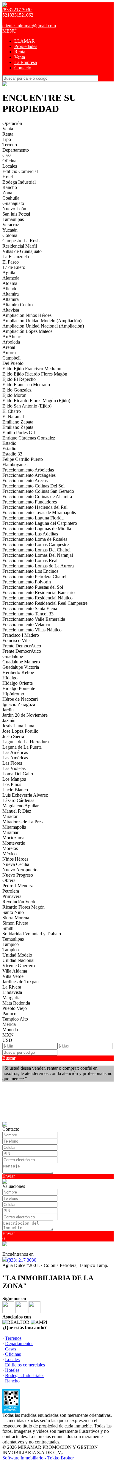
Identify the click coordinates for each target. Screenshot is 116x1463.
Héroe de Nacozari (20, 699)
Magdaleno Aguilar (20, 805)
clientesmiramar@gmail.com (29, 25)
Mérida (9, 1024)
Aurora (9, 352)
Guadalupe (12, 656)
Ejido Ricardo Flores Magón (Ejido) (36, 400)
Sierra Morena (15, 917)
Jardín (8, 709)
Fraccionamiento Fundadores (29, 501)
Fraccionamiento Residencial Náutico (37, 597)
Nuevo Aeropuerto (19, 869)
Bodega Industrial (19, 182)
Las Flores (12, 763)
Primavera (11, 896)
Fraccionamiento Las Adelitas (30, 533)
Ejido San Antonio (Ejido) (26, 405)
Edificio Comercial (20, 171)
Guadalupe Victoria (20, 667)
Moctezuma (13, 837)
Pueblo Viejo (14, 1008)
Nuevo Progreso (17, 875)
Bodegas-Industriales (24, 1375)
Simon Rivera (15, 922)
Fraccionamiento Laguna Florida (33, 517)
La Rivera (11, 986)
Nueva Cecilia (15, 864)
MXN (8, 1034)
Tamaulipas (13, 219)
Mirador (10, 816)
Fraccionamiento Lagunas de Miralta (36, 528)
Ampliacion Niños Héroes (26, 315)
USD (7, 1040)
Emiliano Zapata (17, 421)
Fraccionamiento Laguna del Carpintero (39, 523)
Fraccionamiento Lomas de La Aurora (38, 565)
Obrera (8, 880)
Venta (19, 57)
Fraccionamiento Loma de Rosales (34, 539)
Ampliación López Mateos (27, 331)
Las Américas (15, 752)
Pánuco (9, 1013)
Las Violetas (14, 768)
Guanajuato (13, 203)
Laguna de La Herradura (25, 741)
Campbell (11, 357)
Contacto (22, 67)
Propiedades (25, 46)
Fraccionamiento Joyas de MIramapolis (39, 512)
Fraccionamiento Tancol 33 (28, 613)
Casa (7, 155)
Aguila (8, 272)
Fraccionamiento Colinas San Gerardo (38, 491)
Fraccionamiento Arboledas (28, 469)
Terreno (9, 144)
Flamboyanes (14, 464)
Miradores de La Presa (23, 821)
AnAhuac (11, 336)
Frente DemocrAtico (21, 645)
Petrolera (10, 890)
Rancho (9, 187)
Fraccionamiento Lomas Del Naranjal (37, 555)
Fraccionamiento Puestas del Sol (32, 587)
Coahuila (10, 197)
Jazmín (8, 720)
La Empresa (25, 62)
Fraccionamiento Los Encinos (30, 571)
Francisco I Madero (20, 635)
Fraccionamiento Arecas (25, 480)
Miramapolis (14, 827)
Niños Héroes (15, 859)
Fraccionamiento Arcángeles (29, 475)
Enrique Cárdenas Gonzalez (28, 437)
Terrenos (13, 1338)
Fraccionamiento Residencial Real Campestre (44, 603)
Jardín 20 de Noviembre (25, 715)
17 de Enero (13, 267)
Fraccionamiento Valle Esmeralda (33, 619)
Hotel (7, 176)
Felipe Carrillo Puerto (22, 459)
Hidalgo (10, 677)
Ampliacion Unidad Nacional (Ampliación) (43, 325)
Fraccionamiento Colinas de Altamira (37, 496)
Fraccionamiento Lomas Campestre (35, 544)
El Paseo (10, 261)
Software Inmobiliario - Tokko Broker (38, 1457)
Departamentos (19, 1343)
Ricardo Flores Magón (23, 906)
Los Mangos (14, 779)
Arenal (8, 347)
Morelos (10, 848)
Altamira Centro (17, 304)
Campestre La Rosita (22, 240)
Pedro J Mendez (17, 885)
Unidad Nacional (18, 960)
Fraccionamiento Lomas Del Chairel (36, 549)
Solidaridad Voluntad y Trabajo (31, 933)
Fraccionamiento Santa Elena (29, 608)
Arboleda (11, 341)
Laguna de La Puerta (22, 747)
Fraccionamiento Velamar (26, 624)
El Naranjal (13, 416)
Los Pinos (11, 784)
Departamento (15, 150)
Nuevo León (14, 208)
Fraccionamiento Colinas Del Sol (33, 485)
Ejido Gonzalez (17, 389)
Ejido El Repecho (19, 379)
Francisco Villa (16, 640)
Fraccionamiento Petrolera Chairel (34, 576)
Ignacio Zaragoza (18, 704)
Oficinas (13, 1354)
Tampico (10, 944)
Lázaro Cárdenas (18, 800)
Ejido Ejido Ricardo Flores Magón (34, 373)
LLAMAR (24, 41)
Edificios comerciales (25, 1364)
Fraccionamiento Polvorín (26, 581)
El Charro (11, 411)
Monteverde (13, 843)
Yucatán (10, 229)
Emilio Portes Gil (18, 432)
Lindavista (12, 992)
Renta (19, 51)
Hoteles (12, 1370)
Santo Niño (13, 912)
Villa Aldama (14, 970)
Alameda (10, 277)
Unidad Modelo (17, 954)
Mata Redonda (16, 1002)
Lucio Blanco (15, 789)
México (9, 853)
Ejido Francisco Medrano (26, 384)
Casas (10, 1348)
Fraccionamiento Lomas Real (29, 560)
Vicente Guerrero (18, 965)
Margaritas (12, 997)
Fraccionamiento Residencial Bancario (38, 592)
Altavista (10, 309)
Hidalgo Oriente (17, 683)
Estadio (9, 443)
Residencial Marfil (19, 245)
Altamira (10, 293)
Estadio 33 (12, 453)
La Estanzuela (15, 256)
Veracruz (10, 224)
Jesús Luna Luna (18, 725)
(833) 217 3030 (21, 1260)
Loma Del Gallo (17, 773)
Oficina (9, 160)
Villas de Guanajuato (22, 251)
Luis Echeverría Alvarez (25, 795)
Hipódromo (13, 693)
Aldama (9, 283)
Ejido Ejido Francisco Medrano (31, 368)
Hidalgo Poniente (18, 688)
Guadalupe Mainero (21, 661)
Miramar (10, 832)
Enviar (8, 1176)
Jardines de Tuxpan (20, 981)
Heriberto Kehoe (18, 672)
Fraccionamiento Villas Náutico (32, 629)
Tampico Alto (15, 1018)
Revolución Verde (19, 901)
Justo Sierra (13, 736)
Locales (9, 166)
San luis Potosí (16, 213)
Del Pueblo (12, 363)
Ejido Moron (14, 395)
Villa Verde (12, 976)
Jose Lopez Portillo (20, 731)
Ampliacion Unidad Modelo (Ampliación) (41, 320)
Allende (9, 288)
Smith (7, 928)
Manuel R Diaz (16, 811)
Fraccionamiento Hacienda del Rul (35, 507)
